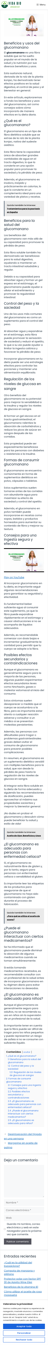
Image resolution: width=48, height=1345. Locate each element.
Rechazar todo (24, 1339)
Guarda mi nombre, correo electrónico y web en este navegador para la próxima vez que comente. (24, 1229)
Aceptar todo (24, 1326)
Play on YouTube (14, 577)
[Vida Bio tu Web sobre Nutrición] (11, 4)
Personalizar (24, 1333)
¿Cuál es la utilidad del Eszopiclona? (18, 1264)
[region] (24, 1322)
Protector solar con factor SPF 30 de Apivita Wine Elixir (22, 1280)
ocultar (26, 1052)
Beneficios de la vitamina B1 (21, 1287)
